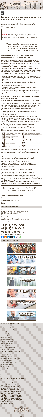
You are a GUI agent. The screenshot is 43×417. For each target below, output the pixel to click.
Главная (3, 23)
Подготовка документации (7, 370)
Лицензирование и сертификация (25, 23)
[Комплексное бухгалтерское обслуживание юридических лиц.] (21, 309)
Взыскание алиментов (6, 337)
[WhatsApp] (20, 237)
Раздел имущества (5, 335)
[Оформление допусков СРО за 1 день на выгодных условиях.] (21, 275)
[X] (11, 237)
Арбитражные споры (5, 354)
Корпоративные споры (6, 356)
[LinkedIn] (14, 237)
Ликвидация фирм (5, 368)
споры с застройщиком (6, 343)
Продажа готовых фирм (6, 364)
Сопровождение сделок (6, 339)
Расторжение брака (5, 333)
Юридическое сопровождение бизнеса (10, 358)
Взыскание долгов (5, 331)
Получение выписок (5, 374)
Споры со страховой (5, 345)
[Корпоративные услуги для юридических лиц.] (21, 298)
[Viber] (17, 237)
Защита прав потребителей (7, 347)
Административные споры (7, 349)
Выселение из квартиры (6, 341)
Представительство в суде (7, 329)
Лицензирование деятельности (8, 362)
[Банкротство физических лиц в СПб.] (21, 320)
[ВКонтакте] (2, 237)
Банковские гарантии (7, 24)
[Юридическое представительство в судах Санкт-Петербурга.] (21, 252)
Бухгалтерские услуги (6, 360)
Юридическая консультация (7, 327)
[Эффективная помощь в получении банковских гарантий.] (21, 286)
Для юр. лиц (10, 23)
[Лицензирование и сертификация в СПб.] (21, 264)
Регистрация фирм (5, 366)
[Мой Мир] (8, 237)
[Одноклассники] (5, 237)
